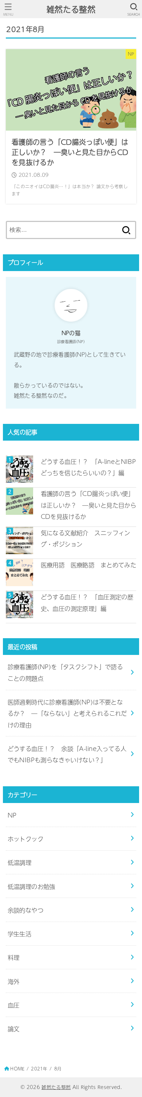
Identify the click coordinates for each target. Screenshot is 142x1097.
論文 (14, 1028)
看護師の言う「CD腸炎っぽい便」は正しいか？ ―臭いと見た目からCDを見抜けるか (89, 505)
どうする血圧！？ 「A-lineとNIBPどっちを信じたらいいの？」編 (88, 467)
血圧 (14, 1004)
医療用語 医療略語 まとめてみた (89, 564)
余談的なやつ (25, 909)
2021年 (39, 1068)
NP (12, 814)
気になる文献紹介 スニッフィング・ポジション (85, 538)
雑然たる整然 (71, 9)
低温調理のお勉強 (31, 886)
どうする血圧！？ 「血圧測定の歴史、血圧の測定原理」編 (87, 602)
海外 (14, 981)
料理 (14, 957)
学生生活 (20, 933)
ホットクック (25, 838)
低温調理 (20, 862)
